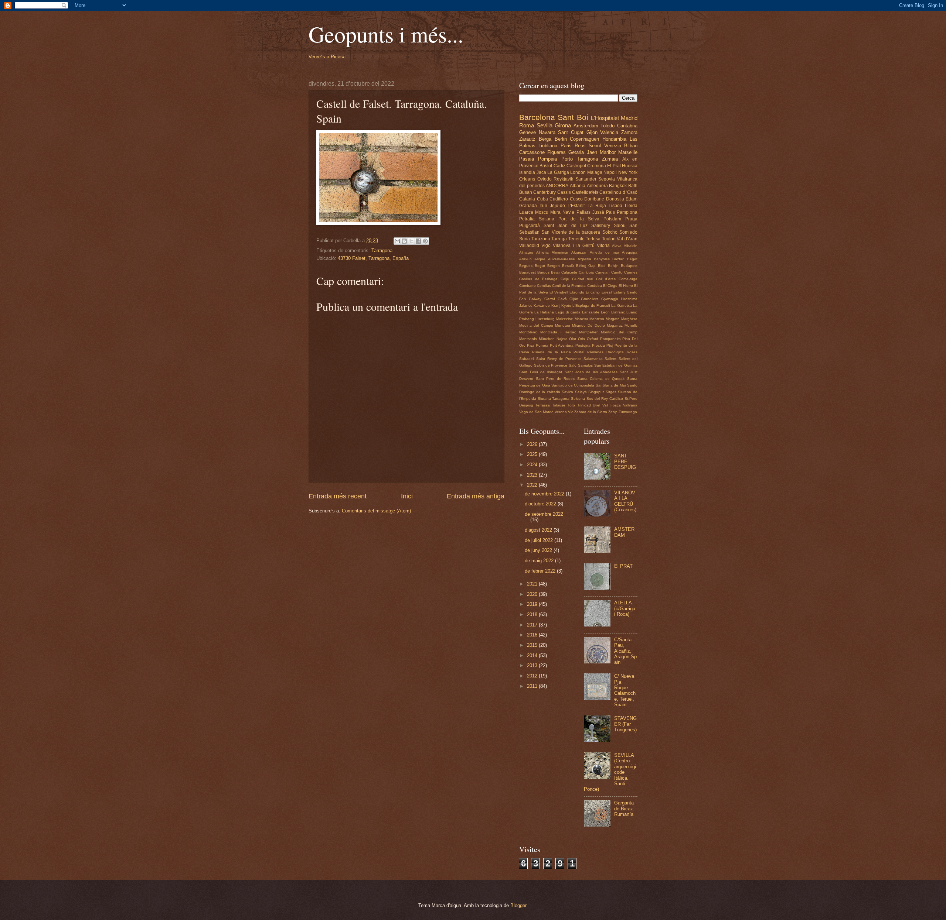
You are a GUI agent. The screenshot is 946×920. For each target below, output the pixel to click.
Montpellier (588, 332)
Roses (632, 352)
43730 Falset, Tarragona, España (373, 258)
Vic (570, 412)
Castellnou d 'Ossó (618, 192)
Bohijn (613, 266)
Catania (527, 199)
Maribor (608, 152)
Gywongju (609, 299)
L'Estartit (576, 205)
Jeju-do (557, 205)
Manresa (596, 319)
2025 (533, 454)
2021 (533, 584)
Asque (539, 259)
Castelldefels (585, 192)
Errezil (607, 292)
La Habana (544, 312)
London (578, 172)
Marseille (627, 152)
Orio (581, 339)
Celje (565, 279)
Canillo (617, 272)
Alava (617, 246)
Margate (613, 319)
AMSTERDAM (624, 532)
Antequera (597, 185)
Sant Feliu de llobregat (540, 372)
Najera (562, 339)
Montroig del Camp (619, 332)
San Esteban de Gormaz (615, 365)
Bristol (546, 166)
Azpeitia (584, 259)
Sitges (611, 392)
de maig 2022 (540, 560)
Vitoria (603, 245)
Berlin (561, 139)
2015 (533, 645)
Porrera (542, 345)
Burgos (543, 272)
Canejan (602, 272)
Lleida (631, 205)
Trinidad (584, 405)
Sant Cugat (570, 132)
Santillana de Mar (611, 385)
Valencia (609, 132)
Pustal (579, 352)
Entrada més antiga (475, 496)
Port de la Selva (578, 219)
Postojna (583, 345)
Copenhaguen (584, 139)
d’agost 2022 (539, 530)
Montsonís (528, 339)
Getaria (576, 152)
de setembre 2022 (544, 514)
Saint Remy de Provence (558, 359)
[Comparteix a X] (411, 241)
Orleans (527, 179)
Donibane (594, 199)
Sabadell (526, 359)
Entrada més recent (338, 496)
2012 (533, 676)
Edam (631, 199)
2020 (533, 594)
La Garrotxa (621, 305)
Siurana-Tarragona (553, 399)
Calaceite (569, 272)
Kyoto (566, 305)
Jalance (525, 305)
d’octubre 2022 (541, 504)
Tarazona (540, 239)
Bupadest (527, 272)
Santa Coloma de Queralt (601, 379)
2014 (533, 655)
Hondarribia (614, 139)
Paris (566, 145)
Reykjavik (563, 179)
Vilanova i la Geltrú (573, 245)
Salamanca (593, 359)
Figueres (556, 152)
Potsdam (612, 219)
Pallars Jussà (590, 212)
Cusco (576, 199)
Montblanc (528, 332)
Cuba (542, 199)
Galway (535, 299)
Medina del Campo (536, 325)
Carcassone (532, 152)
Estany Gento (625, 292)
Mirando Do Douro (588, 325)
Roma (526, 125)
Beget (632, 259)
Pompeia (547, 159)
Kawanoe (542, 305)
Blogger (518, 905)
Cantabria (627, 125)
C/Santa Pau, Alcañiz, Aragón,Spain (625, 651)
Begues (525, 266)
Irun (543, 205)
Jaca (541, 172)
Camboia (586, 272)
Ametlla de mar (604, 252)
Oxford (592, 339)
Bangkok (618, 185)
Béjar (555, 272)
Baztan (618, 259)
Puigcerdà (529, 225)
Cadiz (559, 166)
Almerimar (560, 252)
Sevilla (544, 125)
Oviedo (544, 179)
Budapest (629, 266)
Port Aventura (562, 345)
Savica (567, 392)
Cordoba (594, 286)
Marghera (629, 319)
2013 (533, 665)
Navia (568, 212)
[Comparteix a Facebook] (418, 241)
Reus (580, 145)
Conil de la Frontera (569, 286)
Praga (631, 219)
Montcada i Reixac (558, 332)
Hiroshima (629, 299)
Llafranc (618, 312)
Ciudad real (582, 279)
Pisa (530, 345)
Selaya (581, 392)
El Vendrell (558, 292)
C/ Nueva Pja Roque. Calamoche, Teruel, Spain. (625, 690)
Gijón (573, 299)
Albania (577, 185)
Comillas (544, 286)
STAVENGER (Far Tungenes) (625, 723)
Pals (610, 212)
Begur (540, 266)
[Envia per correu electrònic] (397, 241)
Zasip (612, 412)
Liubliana (547, 145)
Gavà (562, 299)
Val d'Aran (627, 239)
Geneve (527, 132)
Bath (632, 185)
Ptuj (609, 345)
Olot (572, 339)
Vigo (546, 245)
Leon (605, 312)
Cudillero (558, 199)
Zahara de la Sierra (590, 412)
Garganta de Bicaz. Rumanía (624, 808)
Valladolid (529, 245)
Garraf (549, 299)
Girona (563, 125)
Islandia (527, 172)
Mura (555, 212)
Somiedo (628, 232)
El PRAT (623, 566)
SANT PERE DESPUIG (625, 461)
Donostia (615, 199)
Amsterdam (586, 125)
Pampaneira (610, 339)
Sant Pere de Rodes (555, 379)
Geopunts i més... (386, 34)
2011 (533, 686)
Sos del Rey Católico (604, 399)
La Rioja (597, 205)
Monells (631, 325)
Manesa (581, 319)
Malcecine (564, 319)
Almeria (542, 252)
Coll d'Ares (606, 279)
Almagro (526, 252)
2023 (533, 475)
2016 (533, 635)
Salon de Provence (551, 365)
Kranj (555, 305)
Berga (545, 139)
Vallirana (630, 405)
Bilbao (630, 145)
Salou (620, 225)
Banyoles (602, 259)
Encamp (593, 292)
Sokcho (609, 232)
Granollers (589, 299)
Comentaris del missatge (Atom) (376, 511)
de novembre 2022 (545, 494)
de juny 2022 (539, 550)
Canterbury (544, 192)
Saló (572, 365)
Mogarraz (615, 325)
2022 (533, 485)
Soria (524, 239)
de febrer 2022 (541, 571)
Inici (407, 496)
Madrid (629, 118)
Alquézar (578, 252)
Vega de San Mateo (536, 412)
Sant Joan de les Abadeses (591, 372)
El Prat (613, 166)
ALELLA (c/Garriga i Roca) (624, 608)
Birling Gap (586, 266)
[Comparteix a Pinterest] (425, 241)
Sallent (610, 359)
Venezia (612, 145)
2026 (533, 444)
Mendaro (562, 325)
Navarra (547, 132)
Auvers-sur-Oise (561, 259)
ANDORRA (557, 185)
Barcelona (537, 117)
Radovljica (615, 352)
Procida (598, 345)
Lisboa (615, 205)
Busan (525, 192)
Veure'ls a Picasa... (329, 56)
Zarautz (527, 139)
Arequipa (629, 252)
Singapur (596, 392)
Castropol (576, 166)
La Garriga (558, 172)
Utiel (596, 405)
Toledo (607, 125)
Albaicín (630, 246)
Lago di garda (567, 312)
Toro (571, 405)
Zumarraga (628, 412)
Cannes (630, 272)
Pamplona (627, 212)
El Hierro (626, 286)
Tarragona (381, 250)
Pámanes (595, 352)
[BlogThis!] (404, 241)
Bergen (553, 266)
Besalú (568, 266)
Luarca (526, 212)
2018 (533, 614)
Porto (567, 159)
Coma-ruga (628, 279)
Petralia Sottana (536, 219)
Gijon (592, 132)
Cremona (596, 166)
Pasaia (526, 159)
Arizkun (525, 259)
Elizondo (576, 292)
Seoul (595, 145)
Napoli (610, 172)
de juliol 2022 (539, 540)
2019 (533, 604)
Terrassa (542, 405)
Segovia (606, 179)
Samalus (585, 365)
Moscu (541, 212)
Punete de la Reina (551, 352)
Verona (561, 412)
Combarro (527, 286)
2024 (533, 464)
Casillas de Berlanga (538, 279)
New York (628, 172)
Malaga (594, 172)
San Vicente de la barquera (570, 232)
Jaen (592, 152)
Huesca (629, 166)
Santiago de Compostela (572, 385)
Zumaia (610, 159)
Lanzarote (590, 312)
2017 (533, 625)
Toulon (609, 239)
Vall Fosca (611, 405)
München (547, 339)
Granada (528, 205)
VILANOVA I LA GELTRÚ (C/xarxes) (625, 501)
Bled (602, 266)
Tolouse (558, 405)
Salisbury (600, 225)
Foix (522, 299)
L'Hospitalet (605, 118)
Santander (585, 179)
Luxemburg (545, 319)
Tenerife (576, 239)
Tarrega (559, 239)
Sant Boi (573, 117)
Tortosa (593, 239)
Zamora (629, 132)
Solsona (578, 399)
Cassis (564, 192)
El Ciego (610, 286)
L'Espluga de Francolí (591, 305)
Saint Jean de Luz (566, 225)
